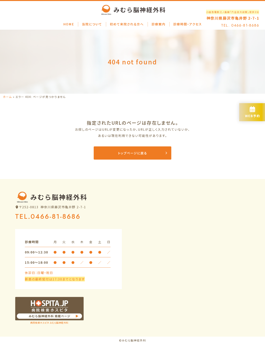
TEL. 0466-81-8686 (240, 25)
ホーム (7, 97)
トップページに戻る (132, 153)
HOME (68, 24)
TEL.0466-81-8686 (48, 216)
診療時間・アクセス (187, 24)
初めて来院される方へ (127, 24)
